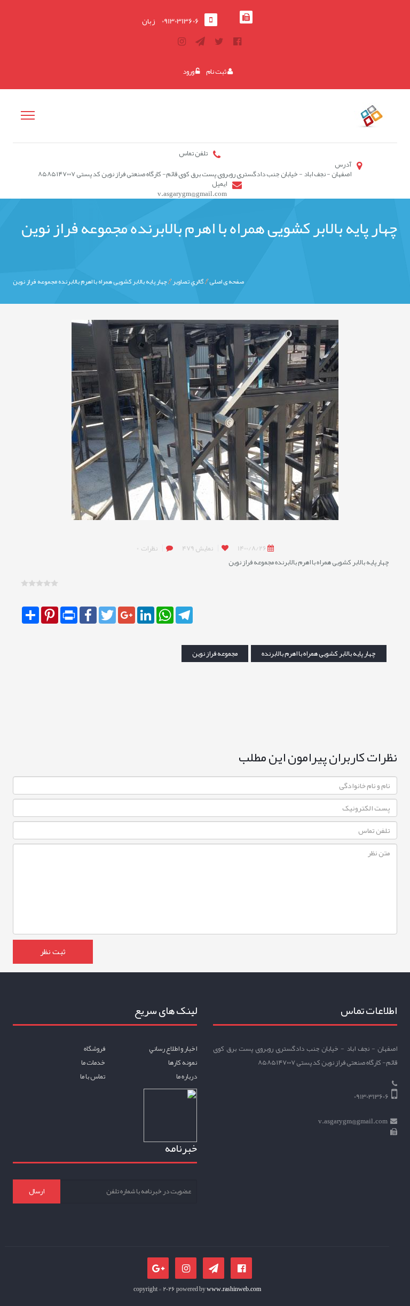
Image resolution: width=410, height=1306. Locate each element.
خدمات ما (93, 1062)
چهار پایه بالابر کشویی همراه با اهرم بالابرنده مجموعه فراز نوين (90, 280)
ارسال (36, 1191)
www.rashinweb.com (234, 1289)
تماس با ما (92, 1076)
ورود (189, 71)
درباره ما (186, 1076)
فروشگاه (94, 1049)
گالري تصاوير (188, 280)
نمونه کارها (182, 1062)
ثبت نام (216, 71)
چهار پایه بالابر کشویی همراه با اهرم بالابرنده (319, 653)
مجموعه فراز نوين (215, 653)
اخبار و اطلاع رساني (173, 1049)
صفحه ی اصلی (226, 280)
